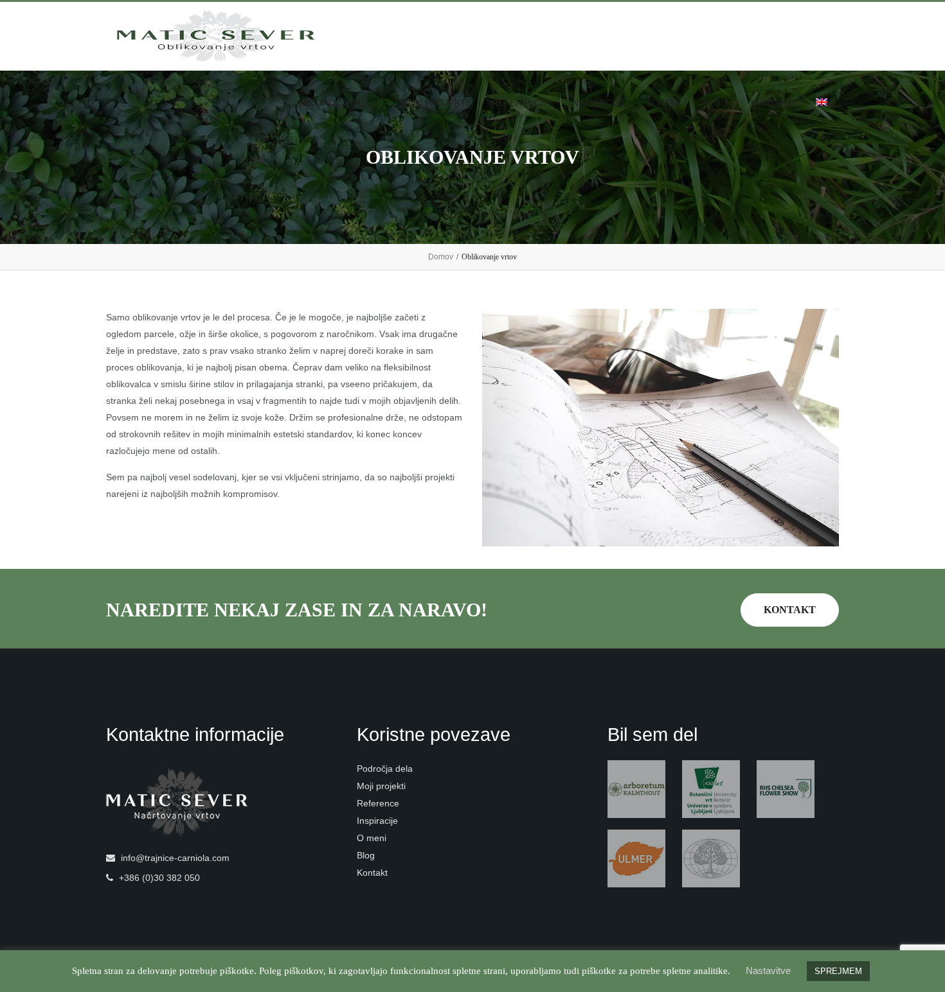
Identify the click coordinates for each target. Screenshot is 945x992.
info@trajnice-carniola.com (175, 858)
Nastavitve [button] (768, 970)
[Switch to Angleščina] (821, 103)
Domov (440, 256)
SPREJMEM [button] (838, 971)
